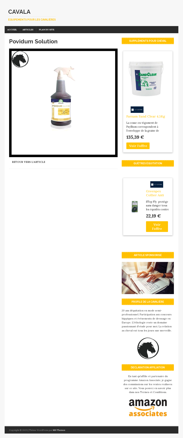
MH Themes (59, 430)
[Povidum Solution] (63, 155)
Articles (28, 29)
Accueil (12, 29)
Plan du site (46, 29)
